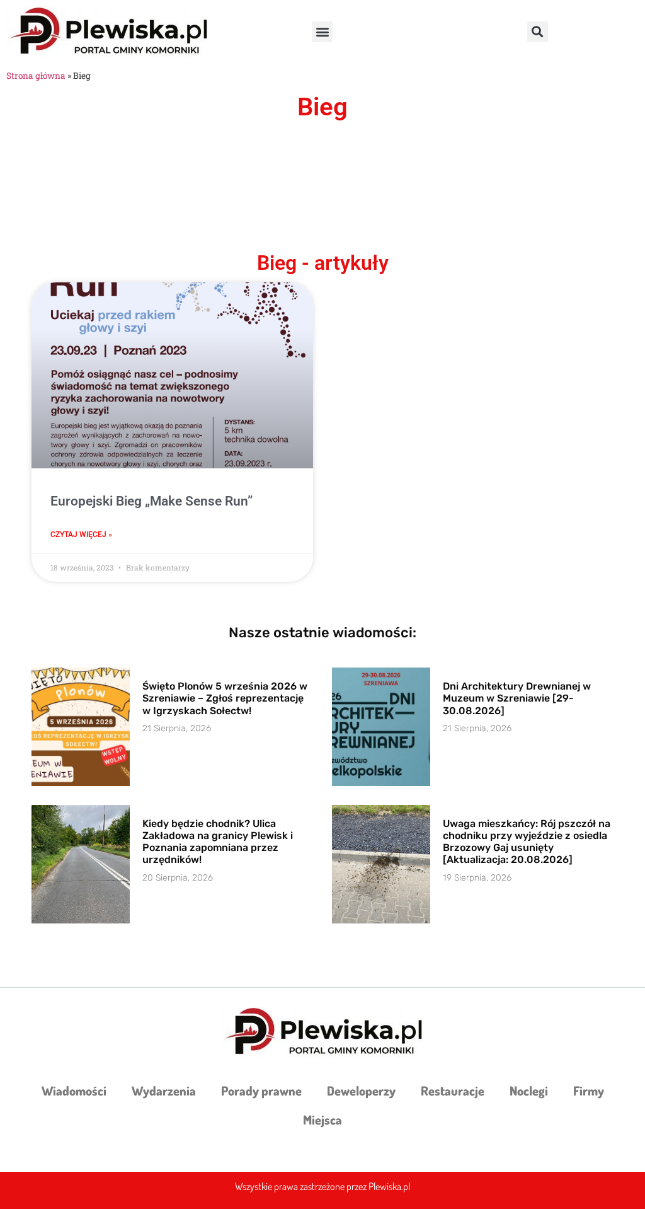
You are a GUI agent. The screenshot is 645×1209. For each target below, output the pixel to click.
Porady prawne (261, 1090)
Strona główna (36, 75)
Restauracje (452, 1090)
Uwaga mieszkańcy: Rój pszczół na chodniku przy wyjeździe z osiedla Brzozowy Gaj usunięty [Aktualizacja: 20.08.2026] (526, 842)
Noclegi (529, 1090)
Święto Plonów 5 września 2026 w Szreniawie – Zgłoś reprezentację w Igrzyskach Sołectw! (224, 698)
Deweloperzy (361, 1090)
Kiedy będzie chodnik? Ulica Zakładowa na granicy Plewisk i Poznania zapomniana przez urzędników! (217, 842)
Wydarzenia (164, 1090)
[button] (322, 31)
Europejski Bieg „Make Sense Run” (151, 501)
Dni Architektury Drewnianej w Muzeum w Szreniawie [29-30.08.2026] (517, 698)
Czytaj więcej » (81, 534)
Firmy (588, 1090)
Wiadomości (74, 1090)
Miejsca (322, 1119)
